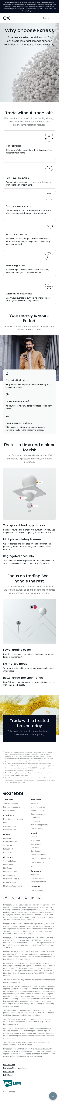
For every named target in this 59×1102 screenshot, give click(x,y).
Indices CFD (8, 849)
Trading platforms (10, 861)
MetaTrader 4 (8, 868)
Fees (5, 823)
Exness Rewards (37, 890)
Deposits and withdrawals (13, 819)
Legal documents (37, 878)
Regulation (35, 875)
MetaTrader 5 (8, 864)
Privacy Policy (8, 1071)
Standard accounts (10, 803)
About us (34, 837)
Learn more (14, 1006)
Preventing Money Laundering (14, 1068)
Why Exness (35, 840)
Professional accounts (11, 807)
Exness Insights (37, 828)
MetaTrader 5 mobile (11, 875)
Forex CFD (7, 838)
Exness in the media (38, 855)
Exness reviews (36, 844)
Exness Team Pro (37, 862)
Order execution (9, 830)
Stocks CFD (8, 845)
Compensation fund (38, 882)
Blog (32, 866)
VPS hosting (35, 821)
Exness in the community (40, 858)
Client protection (9, 826)
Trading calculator (37, 810)
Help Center (35, 851)
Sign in (46, 18)
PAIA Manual (8, 1075)
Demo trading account (11, 810)
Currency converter (38, 814)
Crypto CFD (7, 852)
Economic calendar (38, 807)
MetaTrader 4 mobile (11, 879)
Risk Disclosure (9, 1064)
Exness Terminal (9, 882)
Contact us (35, 847)
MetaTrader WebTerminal (12, 886)
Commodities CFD (10, 842)
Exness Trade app (10, 872)
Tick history (35, 818)
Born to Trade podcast (39, 825)
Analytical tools (36, 803)
